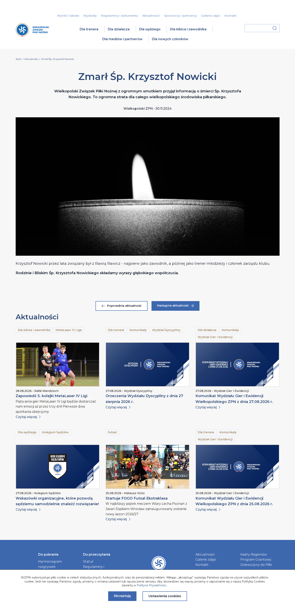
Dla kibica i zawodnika (188, 29)
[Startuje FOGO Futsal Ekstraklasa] (147, 467)
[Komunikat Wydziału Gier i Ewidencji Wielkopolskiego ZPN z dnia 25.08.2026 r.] (237, 467)
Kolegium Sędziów (55, 432)
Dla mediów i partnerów (122, 39)
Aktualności (151, 15)
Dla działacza (119, 29)
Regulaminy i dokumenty (119, 15)
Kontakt (231, 15)
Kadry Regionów (253, 554)
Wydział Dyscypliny (166, 330)
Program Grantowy (255, 559)
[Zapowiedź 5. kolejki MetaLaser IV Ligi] (58, 364)
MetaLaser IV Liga (69, 330)
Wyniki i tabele (68, 15)
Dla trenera (89, 29)
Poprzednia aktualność (124, 306)
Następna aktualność (173, 305)
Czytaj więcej (26, 417)
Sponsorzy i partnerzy (180, 15)
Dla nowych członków (170, 39)
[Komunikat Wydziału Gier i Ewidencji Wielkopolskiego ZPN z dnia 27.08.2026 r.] (237, 364)
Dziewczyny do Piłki (256, 565)
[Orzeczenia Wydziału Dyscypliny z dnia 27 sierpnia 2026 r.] (147, 364)
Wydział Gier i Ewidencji (215, 337)
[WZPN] (32, 35)
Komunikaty (138, 330)
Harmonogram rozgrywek (50, 564)
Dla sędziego (150, 29)
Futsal (112, 432)
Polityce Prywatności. (152, 585)
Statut (88, 561)
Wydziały (90, 15)
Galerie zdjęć (210, 15)
